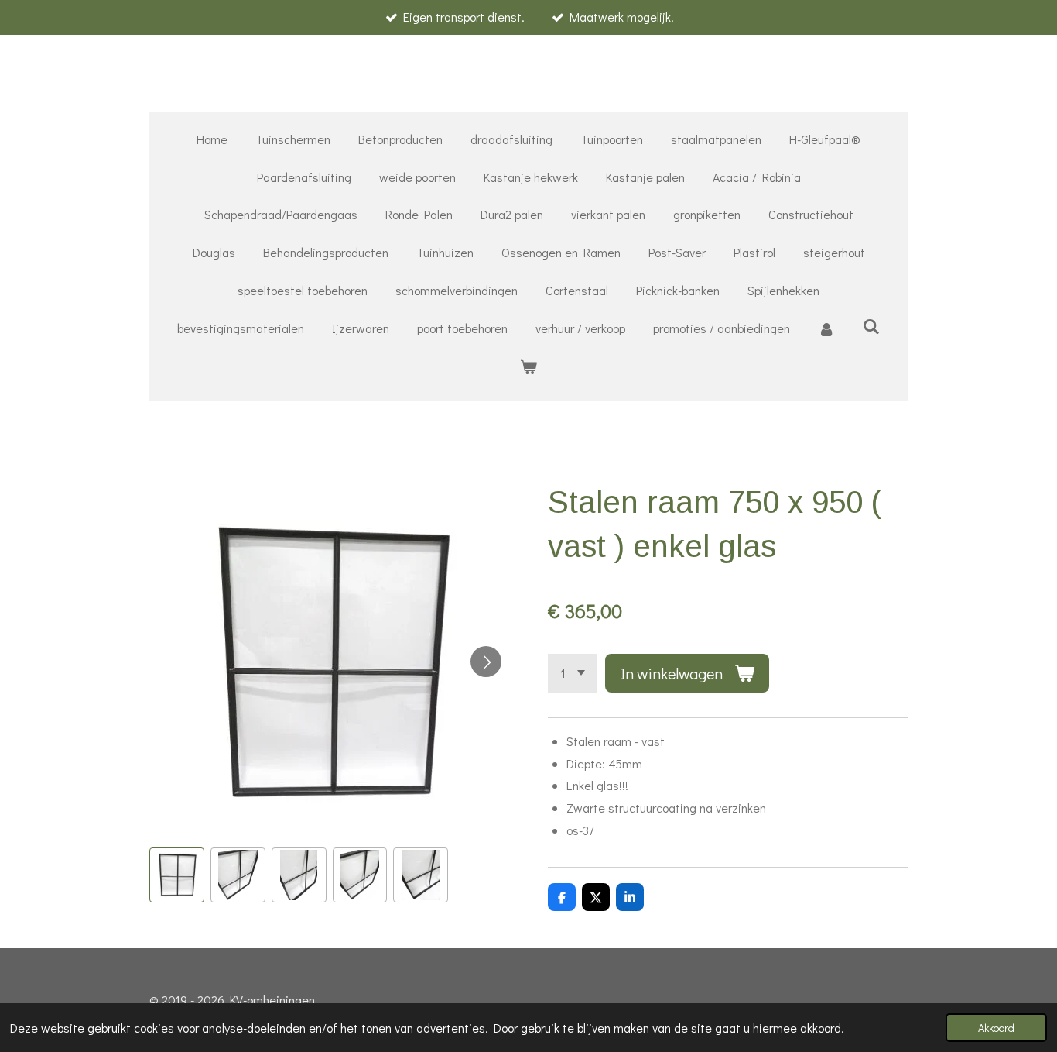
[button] (176, 874)
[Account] (826, 329)
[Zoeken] (871, 326)
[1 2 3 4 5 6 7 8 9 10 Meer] (572, 673)
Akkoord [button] (996, 1027)
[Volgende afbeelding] (485, 661)
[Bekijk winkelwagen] (528, 367)
